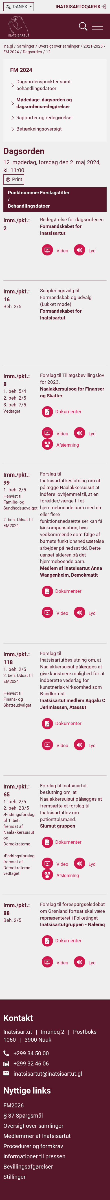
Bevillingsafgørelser (28, 1166)
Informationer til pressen (34, 1156)
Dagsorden (32, 52)
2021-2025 (93, 46)
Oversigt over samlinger (59, 46)
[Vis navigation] (97, 26)
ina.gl (8, 46)
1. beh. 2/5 (14, 490)
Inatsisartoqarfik (79, 6)
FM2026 (13, 1105)
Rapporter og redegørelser (44, 117)
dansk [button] (20, 6)
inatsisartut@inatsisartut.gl (48, 1073)
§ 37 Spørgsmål (23, 1115)
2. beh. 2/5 (14, 398)
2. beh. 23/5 (16, 808)
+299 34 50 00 (31, 1053)
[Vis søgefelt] (83, 26)
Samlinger (25, 46)
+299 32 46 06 (31, 1063)
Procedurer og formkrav (33, 1146)
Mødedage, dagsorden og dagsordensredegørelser (44, 103)
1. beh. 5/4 (14, 391)
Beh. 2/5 (12, 306)
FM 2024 (11, 52)
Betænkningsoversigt (39, 129)
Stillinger (14, 1176)
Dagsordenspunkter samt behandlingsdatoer (43, 85)
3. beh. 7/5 (14, 405)
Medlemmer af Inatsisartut (37, 1136)
